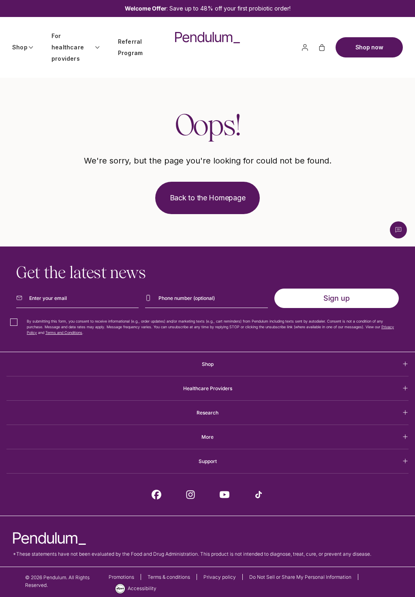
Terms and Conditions (63, 332)
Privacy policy (219, 577)
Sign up (336, 298)
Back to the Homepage (208, 197)
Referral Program (130, 47)
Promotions (121, 577)
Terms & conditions (169, 577)
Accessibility (142, 588)
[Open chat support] (398, 229)
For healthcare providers (67, 47)
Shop (20, 47)
